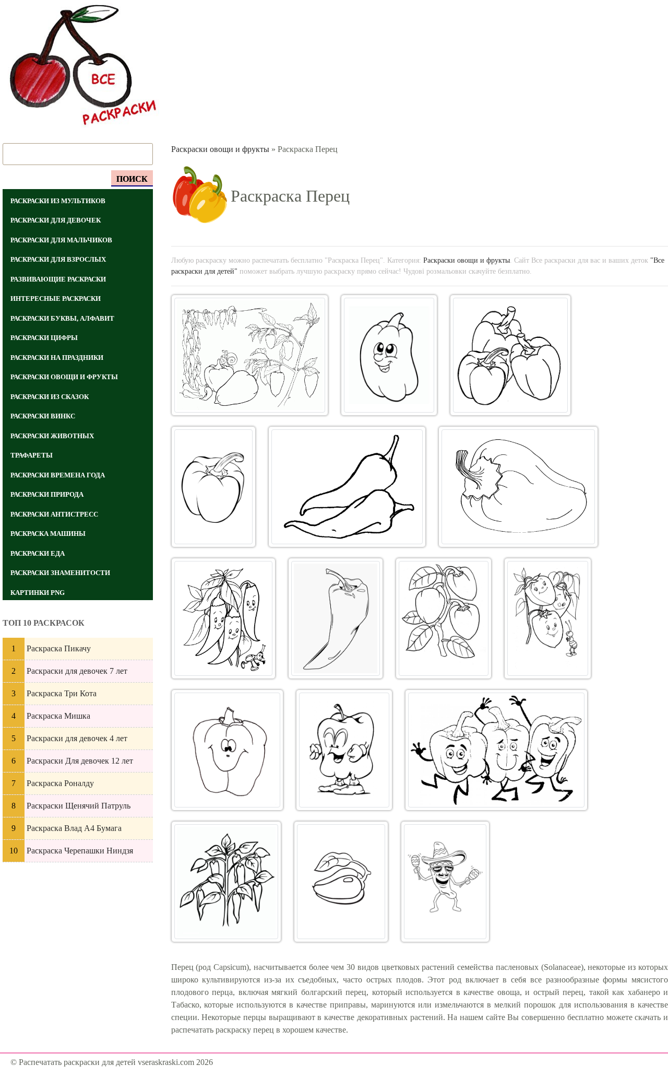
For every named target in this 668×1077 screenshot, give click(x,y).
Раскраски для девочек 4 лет (77, 738)
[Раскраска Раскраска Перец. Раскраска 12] (344, 750)
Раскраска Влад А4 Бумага (74, 828)
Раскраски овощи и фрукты (220, 149)
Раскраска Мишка (58, 715)
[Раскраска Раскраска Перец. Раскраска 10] (548, 618)
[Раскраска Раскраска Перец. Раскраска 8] (336, 618)
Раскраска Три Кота (62, 693)
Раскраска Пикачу (59, 648)
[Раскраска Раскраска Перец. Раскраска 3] (510, 355)
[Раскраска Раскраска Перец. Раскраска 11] (227, 750)
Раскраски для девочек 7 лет (77, 670)
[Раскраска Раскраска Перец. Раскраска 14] (226, 881)
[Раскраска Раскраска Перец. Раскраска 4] (213, 486)
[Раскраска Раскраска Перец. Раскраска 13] (496, 750)
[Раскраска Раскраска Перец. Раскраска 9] (443, 618)
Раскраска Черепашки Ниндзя (80, 850)
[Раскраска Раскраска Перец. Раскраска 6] (518, 486)
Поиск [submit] (132, 178)
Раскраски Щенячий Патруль (78, 805)
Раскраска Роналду (60, 783)
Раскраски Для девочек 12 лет (80, 760)
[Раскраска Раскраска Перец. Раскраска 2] (389, 355)
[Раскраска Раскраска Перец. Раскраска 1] (249, 355)
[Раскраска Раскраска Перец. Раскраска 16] (445, 881)
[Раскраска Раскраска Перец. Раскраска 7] (223, 618)
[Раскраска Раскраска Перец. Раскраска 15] (341, 881)
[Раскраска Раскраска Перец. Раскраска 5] (347, 486)
